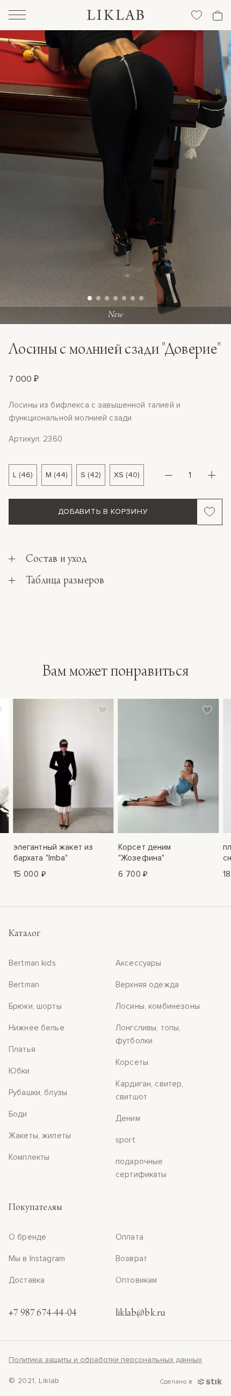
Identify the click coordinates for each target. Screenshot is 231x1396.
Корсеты (132, 1062)
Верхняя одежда (147, 984)
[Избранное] (196, 15)
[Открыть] (17, 16)
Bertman (24, 984)
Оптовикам (136, 1280)
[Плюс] (211, 475)
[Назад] (16, 45)
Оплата (129, 1237)
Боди (18, 1114)
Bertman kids (32, 963)
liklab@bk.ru (140, 1313)
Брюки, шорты (35, 1006)
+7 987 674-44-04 (43, 1313)
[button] (90, 298)
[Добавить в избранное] (209, 512)
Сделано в (177, 1382)
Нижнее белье (36, 1028)
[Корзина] (217, 15)
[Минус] (168, 475)
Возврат (131, 1258)
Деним (128, 1118)
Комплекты (29, 1157)
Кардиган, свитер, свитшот (150, 1090)
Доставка (27, 1280)
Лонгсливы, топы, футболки (148, 1034)
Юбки (19, 1071)
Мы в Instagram (37, 1258)
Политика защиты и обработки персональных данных (105, 1359)
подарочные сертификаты (141, 1168)
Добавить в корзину (103, 511)
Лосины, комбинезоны (158, 1006)
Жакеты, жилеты (40, 1135)
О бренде (27, 1237)
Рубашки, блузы (38, 1092)
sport (125, 1140)
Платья (22, 1049)
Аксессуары (139, 963)
